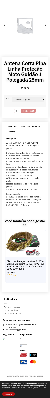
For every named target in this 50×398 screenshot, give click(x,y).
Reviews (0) (11, 131)
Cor (7, 99)
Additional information (30, 126)
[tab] (12, 126)
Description (12, 126)
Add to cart (28, 111)
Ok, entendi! (8, 394)
